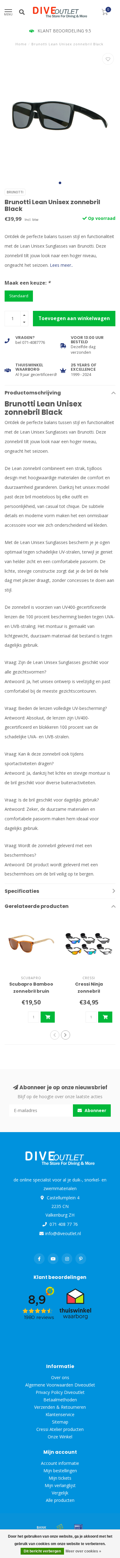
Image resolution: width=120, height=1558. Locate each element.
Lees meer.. (61, 265)
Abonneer (94, 1110)
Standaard (18, 296)
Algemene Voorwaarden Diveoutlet (60, 1385)
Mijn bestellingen (60, 1471)
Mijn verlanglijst (60, 1485)
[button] (60, 183)
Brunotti (15, 192)
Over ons (60, 1377)
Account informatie (60, 1463)
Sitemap (60, 1422)
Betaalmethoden (60, 1400)
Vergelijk (60, 1493)
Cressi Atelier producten (60, 1429)
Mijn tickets (60, 1478)
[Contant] (60, 1527)
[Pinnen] (78, 1527)
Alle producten (60, 1500)
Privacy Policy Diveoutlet (60, 1392)
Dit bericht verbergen (42, 1551)
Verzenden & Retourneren (60, 1407)
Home (21, 44)
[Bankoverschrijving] (41, 1527)
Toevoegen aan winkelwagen (74, 318)
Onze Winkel (60, 1437)
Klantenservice (60, 1414)
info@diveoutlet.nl (63, 1233)
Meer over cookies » (83, 1551)
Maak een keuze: (27, 282)
